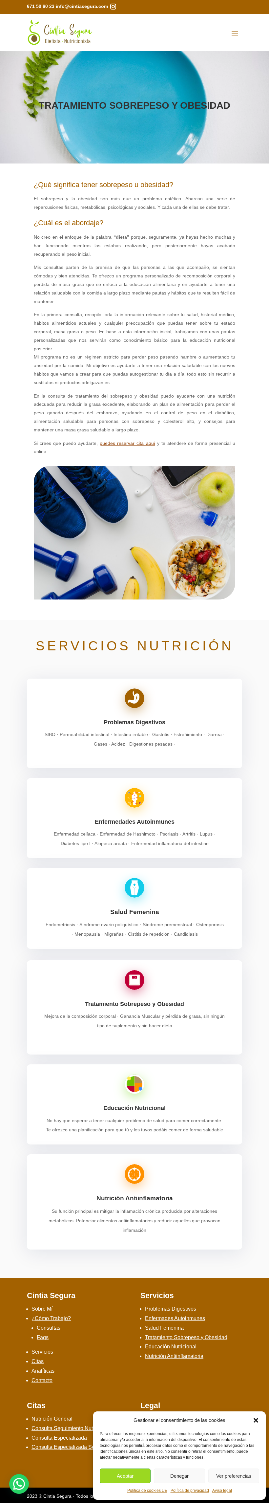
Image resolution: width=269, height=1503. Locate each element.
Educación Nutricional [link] (134, 1108)
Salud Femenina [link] (134, 911)
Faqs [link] (43, 1337)
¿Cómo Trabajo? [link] (51, 1318)
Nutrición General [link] (51, 1419)
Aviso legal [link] (222, 1490)
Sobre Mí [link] (41, 1309)
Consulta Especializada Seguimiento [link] (74, 1447)
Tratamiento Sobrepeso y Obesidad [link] (134, 1004)
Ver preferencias (233, 1476)
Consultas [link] (48, 1328)
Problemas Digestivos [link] (134, 722)
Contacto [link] (41, 1380)
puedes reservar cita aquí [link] (127, 443)
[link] (113, 6)
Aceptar (125, 1476)
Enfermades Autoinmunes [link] (175, 1318)
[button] (256, 1420)
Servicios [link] (42, 1352)
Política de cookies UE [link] (147, 1490)
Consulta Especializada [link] (59, 1438)
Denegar (179, 1476)
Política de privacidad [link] (190, 1490)
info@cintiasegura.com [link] (82, 6)
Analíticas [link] (42, 1371)
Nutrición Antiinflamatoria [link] (134, 1198)
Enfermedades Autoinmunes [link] (135, 821)
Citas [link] (37, 1361)
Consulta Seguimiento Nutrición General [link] (78, 1428)
